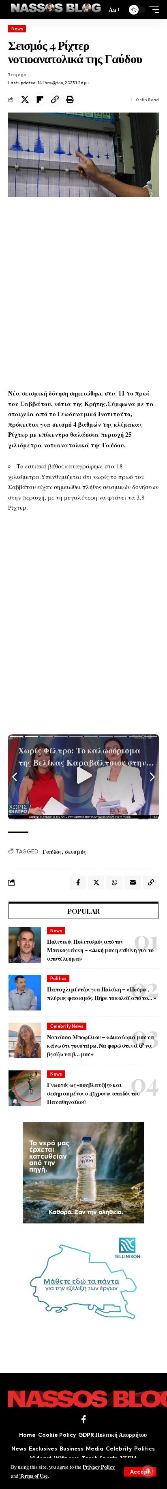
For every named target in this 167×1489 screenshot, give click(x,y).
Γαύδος (52, 851)
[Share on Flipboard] (40, 99)
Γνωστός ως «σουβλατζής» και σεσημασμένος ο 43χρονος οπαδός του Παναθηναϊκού (93, 1093)
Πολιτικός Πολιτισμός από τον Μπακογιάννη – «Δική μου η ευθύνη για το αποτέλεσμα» (100, 950)
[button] (140, 1471)
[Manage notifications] (147, 1471)
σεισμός (75, 851)
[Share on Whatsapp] (114, 882)
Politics (58, 978)
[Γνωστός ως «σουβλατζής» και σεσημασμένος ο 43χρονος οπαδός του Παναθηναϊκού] (25, 1088)
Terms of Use (33, 1475)
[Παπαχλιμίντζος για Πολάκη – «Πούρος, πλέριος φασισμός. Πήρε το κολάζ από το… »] (25, 992)
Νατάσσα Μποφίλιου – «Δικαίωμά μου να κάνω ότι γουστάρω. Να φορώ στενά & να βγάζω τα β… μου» (100, 1045)
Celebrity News (67, 1026)
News (17, 29)
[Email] (132, 882)
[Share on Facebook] (78, 882)
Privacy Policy (99, 1466)
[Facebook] (83, 1419)
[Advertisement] (83, 292)
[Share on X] (25, 99)
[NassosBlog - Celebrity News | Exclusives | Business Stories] (56, 9)
